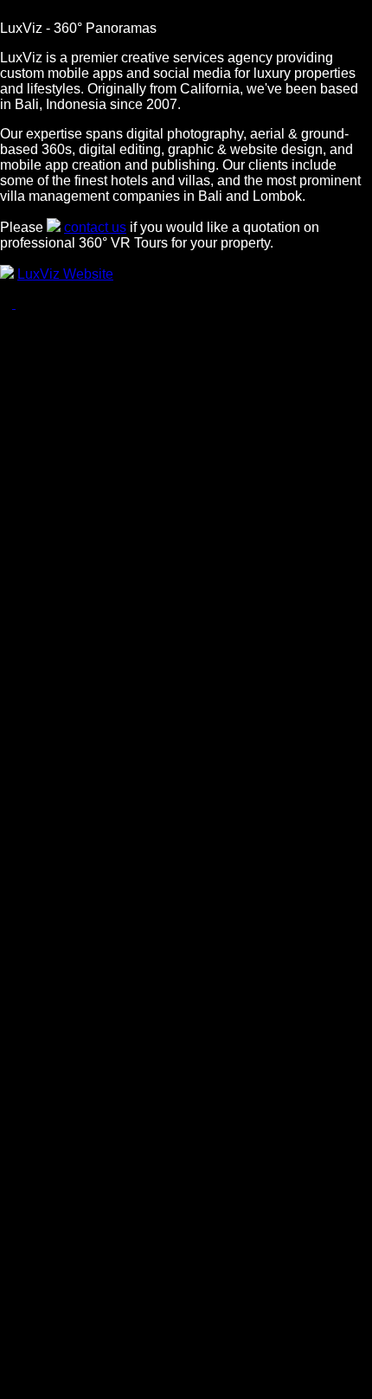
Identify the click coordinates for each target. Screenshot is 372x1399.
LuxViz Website (65, 274)
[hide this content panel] (8, 12)
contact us (95, 227)
